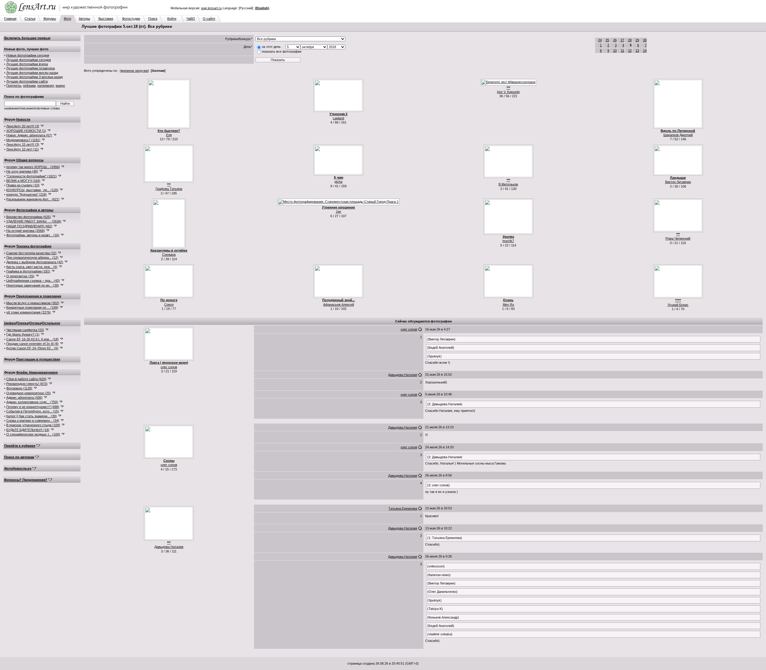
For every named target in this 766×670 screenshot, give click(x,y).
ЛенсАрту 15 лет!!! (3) (22, 144)
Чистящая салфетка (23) (25, 330)
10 (615, 50)
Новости (23, 119)
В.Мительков (508, 184)
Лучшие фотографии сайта (27, 81)
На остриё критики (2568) (25, 230)
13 (637, 50)
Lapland (338, 118)
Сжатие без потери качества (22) (31, 253)
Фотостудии (131, 18)
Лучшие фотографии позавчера (30, 68)
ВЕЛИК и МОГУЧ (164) (23, 180)
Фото (67, 18)
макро (60, 85)
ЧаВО (190, 18)
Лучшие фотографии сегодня (28, 60)
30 (645, 40)
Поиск (152, 18)
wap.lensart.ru (211, 8)
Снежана (169, 254)
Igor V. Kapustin (508, 92)
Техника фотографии (33, 246)
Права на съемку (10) (22, 185)
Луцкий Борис (678, 305)
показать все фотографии (281, 51)
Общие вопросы (29, 160)
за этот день (271, 46)
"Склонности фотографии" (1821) (31, 176)
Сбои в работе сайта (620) (26, 379)
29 (637, 40)
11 (622, 50)
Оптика (35, 323)
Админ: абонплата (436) (24, 397)
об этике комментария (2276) (28, 312)
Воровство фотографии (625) (28, 217)
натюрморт (45, 85)
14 (645, 50)
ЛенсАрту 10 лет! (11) (22, 149)
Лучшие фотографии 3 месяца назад (34, 77)
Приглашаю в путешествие (38, 359)
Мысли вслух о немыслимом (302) (32, 303)
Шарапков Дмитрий (678, 135)
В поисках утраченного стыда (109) (33, 425)
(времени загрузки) (134, 70)
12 (630, 50)
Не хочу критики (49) (22, 171)
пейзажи (29, 85)
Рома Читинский (677, 238)
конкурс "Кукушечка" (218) (26, 194)
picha (338, 181)
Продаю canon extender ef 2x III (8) (32, 343)
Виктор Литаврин (678, 182)
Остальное (51, 323)
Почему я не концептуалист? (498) (32, 407)
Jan (338, 211)
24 (600, 40)
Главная (10, 18)
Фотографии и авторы (34, 210)
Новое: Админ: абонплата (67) (29, 135)
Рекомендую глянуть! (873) (27, 384)
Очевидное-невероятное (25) (28, 393)
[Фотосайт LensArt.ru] (67, 14)
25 (607, 40)
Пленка (22, 323)
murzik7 (508, 241)
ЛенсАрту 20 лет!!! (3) (22, 126)
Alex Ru (508, 304)
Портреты (13, 85)
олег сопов (169, 367)
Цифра (10, 323)
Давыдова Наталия (402, 375)
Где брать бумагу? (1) (22, 334)
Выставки (105, 18)
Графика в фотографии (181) (28, 271)
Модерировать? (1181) (23, 140)
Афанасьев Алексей (338, 304)
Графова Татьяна (169, 189)
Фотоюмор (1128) (19, 388)
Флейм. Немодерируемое (37, 372)
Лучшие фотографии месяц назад (32, 72)
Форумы (49, 18)
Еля (169, 135)
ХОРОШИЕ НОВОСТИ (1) (26, 131)
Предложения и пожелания (38, 296)
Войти (171, 18)
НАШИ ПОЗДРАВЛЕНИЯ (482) (29, 226)
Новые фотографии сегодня (27, 55)
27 (622, 40)
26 (615, 40)
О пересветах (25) (20, 276)
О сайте (209, 18)
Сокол (169, 304)
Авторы (84, 18)
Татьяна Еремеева (402, 508)
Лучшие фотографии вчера (27, 64)
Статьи (30, 18)
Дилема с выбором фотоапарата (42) (34, 262)
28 (630, 40)
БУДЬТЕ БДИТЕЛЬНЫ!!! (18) (27, 430)
